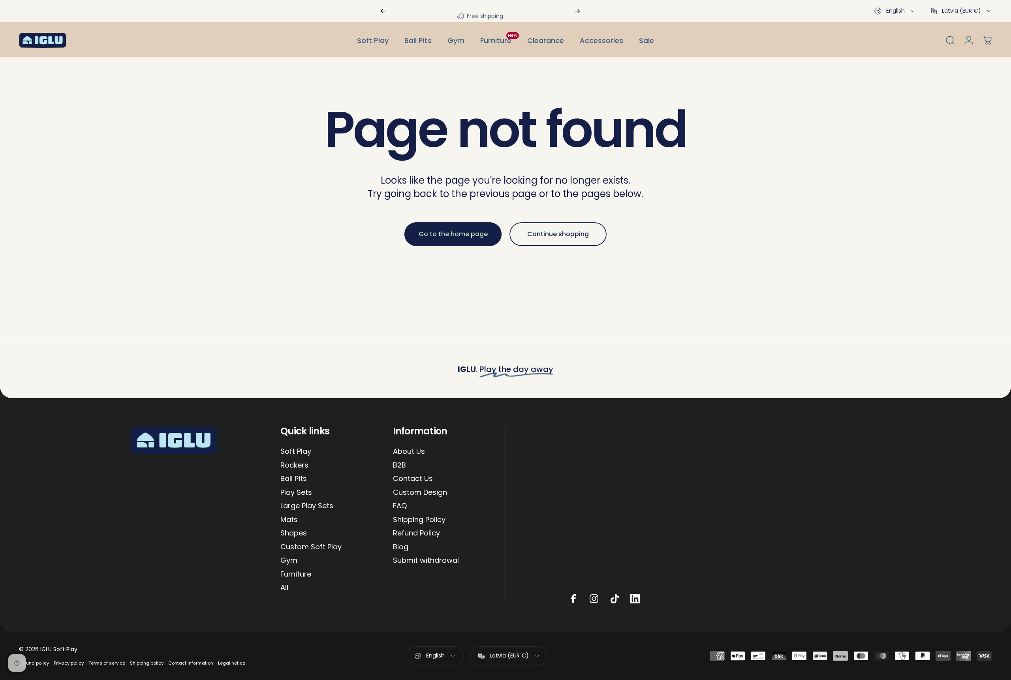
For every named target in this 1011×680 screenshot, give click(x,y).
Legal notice (231, 663)
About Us (409, 451)
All (284, 587)
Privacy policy (69, 663)
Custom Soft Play (311, 547)
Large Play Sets (306, 506)
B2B (399, 465)
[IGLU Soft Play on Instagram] (594, 598)
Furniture (295, 574)
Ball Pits (293, 478)
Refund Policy (416, 533)
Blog (400, 547)
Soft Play (295, 451)
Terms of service (106, 663)
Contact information (190, 663)
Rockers (294, 465)
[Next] (577, 11)
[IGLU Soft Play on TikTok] (614, 598)
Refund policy (34, 663)
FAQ (400, 506)
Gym (288, 560)
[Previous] (383, 11)
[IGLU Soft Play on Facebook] (573, 598)
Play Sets (296, 492)
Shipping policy (146, 663)
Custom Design (420, 492)
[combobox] (895, 11)
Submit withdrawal (426, 560)
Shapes (293, 533)
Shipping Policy (419, 519)
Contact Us (413, 478)
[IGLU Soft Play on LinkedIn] (635, 598)
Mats (289, 519)
